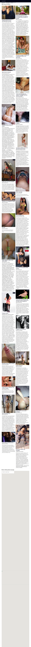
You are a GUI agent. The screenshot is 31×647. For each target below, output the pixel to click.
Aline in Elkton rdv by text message (21, 411)
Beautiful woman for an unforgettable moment (6, 20)
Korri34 (3, 227)
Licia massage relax (20, 215)
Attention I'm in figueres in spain (8, 201)
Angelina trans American (21, 329)
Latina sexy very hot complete (8, 181)
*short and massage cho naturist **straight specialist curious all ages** (21, 95)
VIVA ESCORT (4, 1)
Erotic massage (19, 192)
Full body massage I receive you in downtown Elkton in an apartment (22, 56)
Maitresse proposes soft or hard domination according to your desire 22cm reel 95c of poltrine (22, 17)
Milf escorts (3, 2)
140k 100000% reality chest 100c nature (7, 261)
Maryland (12, 2)
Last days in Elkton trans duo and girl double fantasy (22, 148)
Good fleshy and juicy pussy (7, 442)
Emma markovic (19, 365)
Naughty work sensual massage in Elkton (22, 123)
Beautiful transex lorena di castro (7, 126)
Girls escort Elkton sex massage (20, 450)
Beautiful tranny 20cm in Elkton (8, 363)
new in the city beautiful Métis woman (22, 268)
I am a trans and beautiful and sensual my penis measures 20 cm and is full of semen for (22, 300)
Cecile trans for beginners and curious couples (8, 388)
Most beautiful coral (6, 413)
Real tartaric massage (6, 72)
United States (8, 2)
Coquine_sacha (5, 313)
